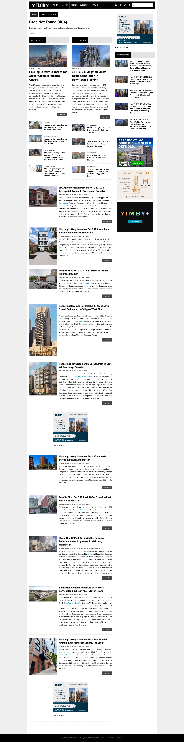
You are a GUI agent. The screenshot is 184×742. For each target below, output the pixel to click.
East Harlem (83, 510)
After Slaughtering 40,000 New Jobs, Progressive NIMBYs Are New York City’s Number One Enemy (54, 172)
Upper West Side (75, 321)
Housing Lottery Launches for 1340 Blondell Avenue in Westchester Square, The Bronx (83, 641)
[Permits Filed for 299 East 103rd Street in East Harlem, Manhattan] (43, 513)
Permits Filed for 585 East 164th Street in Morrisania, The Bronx (97, 157)
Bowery (98, 469)
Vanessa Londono (84, 236)
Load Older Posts (70, 727)
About (65, 5)
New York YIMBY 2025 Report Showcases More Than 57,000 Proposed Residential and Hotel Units (141, 93)
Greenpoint (63, 203)
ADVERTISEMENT (59, 446)
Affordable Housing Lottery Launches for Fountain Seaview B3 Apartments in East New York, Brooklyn (54, 156)
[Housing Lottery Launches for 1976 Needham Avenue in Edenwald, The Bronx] (43, 263)
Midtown (90, 554)
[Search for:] (39, 33)
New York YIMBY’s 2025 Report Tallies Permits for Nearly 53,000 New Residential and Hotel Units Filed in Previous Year (140, 124)
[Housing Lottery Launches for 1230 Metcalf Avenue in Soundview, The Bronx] (35, 127)
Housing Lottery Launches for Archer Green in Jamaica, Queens (48, 76)
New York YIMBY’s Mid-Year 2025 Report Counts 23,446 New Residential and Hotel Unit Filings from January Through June (140, 108)
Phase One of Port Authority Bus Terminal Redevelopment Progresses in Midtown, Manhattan (81, 541)
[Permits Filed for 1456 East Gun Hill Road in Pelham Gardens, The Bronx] (78, 144)
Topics (74, 5)
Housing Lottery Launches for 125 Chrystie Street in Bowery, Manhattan (82, 458)
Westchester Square (67, 655)
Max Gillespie (83, 195)
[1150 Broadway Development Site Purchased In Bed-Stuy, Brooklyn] (78, 130)
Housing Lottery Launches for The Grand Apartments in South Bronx (55, 141)
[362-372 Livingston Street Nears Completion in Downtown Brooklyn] (91, 65)
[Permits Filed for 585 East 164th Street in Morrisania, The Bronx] (78, 157)
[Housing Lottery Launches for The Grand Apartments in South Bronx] (35, 141)
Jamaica (43, 90)
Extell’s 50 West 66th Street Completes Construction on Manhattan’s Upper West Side (98, 172)
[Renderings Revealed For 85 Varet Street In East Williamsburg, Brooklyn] (43, 394)
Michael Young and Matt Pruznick (90, 313)
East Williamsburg (85, 376)
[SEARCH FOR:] (142, 5)
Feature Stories (123, 55)
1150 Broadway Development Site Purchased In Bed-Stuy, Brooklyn (98, 130)
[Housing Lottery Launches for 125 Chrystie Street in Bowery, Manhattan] (43, 469)
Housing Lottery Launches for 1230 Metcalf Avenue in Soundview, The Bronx (55, 127)
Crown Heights (83, 283)
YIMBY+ (56, 5)
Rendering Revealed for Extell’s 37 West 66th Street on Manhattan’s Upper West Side (84, 307)
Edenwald (98, 242)
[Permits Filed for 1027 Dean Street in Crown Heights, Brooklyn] (43, 288)
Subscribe (84, 5)
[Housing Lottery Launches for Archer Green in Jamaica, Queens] (48, 65)
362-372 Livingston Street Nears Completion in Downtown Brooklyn (89, 76)
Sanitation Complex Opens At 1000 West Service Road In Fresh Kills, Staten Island (81, 589)
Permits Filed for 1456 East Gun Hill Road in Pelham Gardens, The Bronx (97, 144)
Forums (95, 5)
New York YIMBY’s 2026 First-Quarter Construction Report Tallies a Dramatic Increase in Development (141, 80)
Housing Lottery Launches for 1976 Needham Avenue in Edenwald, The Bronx (84, 230)
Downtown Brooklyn (99, 90)
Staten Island (73, 603)
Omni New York (44, 96)
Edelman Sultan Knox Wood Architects (43, 93)
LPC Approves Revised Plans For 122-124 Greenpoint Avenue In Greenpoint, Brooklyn (82, 189)
